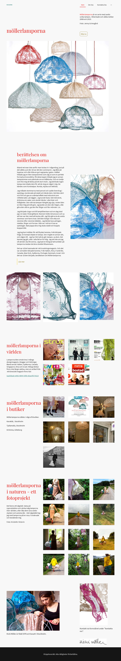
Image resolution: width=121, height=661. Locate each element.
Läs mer (21, 261)
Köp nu (83, 34)
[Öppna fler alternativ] (111, 5)
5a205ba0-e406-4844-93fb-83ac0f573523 (23, 376)
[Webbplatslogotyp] (24, 7)
